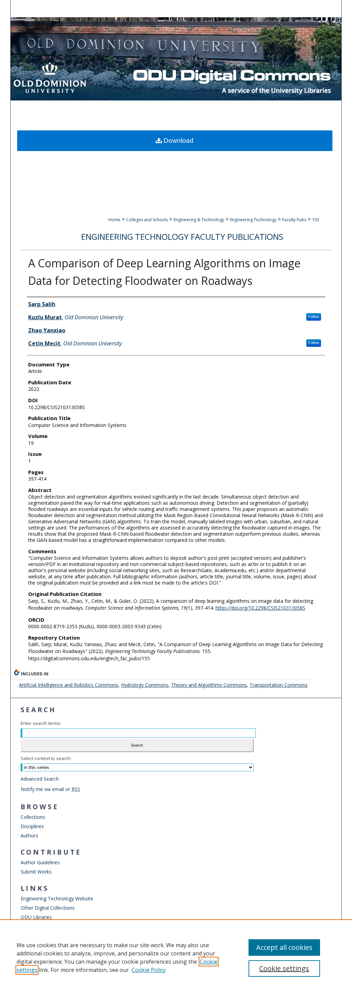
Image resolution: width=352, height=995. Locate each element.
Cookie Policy (149, 970)
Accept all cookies (284, 947)
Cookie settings (284, 968)
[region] (176, 957)
